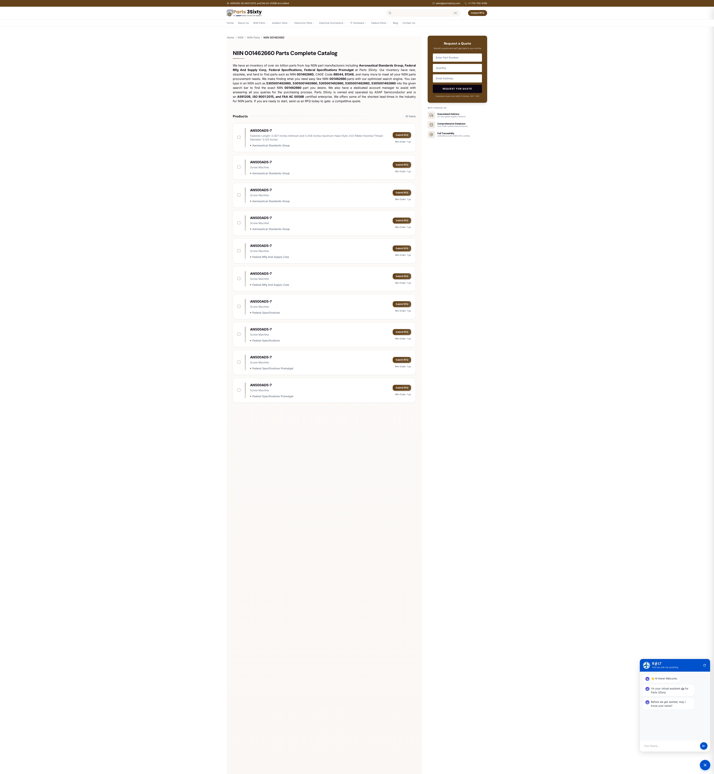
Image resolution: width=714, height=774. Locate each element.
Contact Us (409, 23)
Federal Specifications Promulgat (272, 368)
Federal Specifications (266, 312)
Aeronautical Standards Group (271, 145)
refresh (704, 665)
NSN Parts (259, 23)
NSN (240, 37)
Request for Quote (457, 88)
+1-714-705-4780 (477, 3)
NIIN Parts (253, 37)
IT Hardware (357, 23)
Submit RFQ (402, 135)
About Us (243, 23)
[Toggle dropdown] (266, 23)
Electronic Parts (303, 23)
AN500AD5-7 (261, 130)
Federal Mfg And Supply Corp (270, 256)
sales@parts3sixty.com (448, 3)
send (703, 746)
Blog (395, 23)
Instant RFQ (477, 12)
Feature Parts (378, 23)
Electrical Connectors (331, 23)
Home (230, 23)
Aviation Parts (279, 23)
